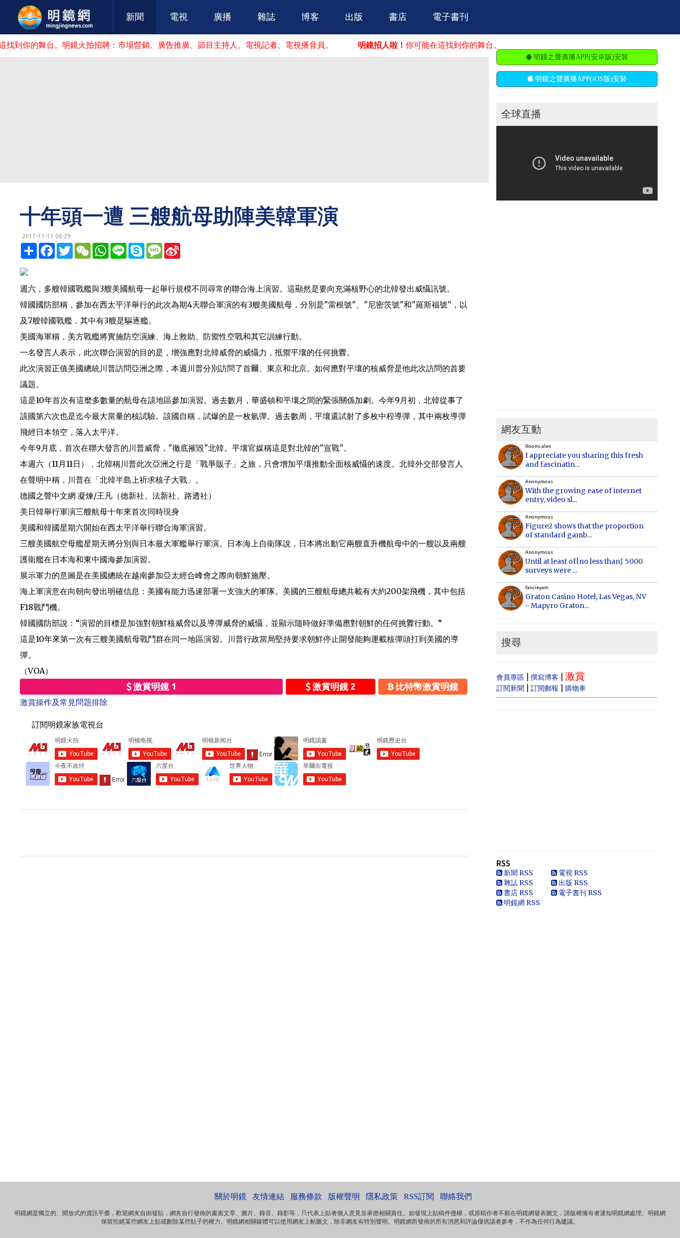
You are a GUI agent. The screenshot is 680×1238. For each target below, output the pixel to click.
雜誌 (266, 17)
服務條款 (306, 1196)
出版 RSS (572, 882)
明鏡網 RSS (521, 902)
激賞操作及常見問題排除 (64, 702)
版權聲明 (344, 1196)
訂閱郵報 (545, 688)
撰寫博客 (545, 677)
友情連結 (268, 1196)
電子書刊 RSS (579, 892)
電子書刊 (450, 17)
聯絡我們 (456, 1196)
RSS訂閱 (419, 1196)
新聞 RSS (517, 872)
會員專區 (510, 677)
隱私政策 (382, 1196)
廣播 (222, 17)
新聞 (135, 17)
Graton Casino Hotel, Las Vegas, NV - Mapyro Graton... (585, 601)
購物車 (575, 688)
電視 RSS (572, 872)
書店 (398, 17)
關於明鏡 (230, 1196)
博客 (310, 17)
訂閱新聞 (510, 688)
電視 (179, 17)
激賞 (575, 676)
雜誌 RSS (517, 882)
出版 (354, 17)
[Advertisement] (244, 119)
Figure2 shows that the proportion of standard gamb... (584, 530)
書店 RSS (517, 892)
